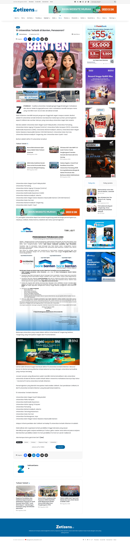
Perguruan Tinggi (43, 442)
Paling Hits (91, 183)
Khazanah (74, 18)
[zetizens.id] (25, 9)
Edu (60, 18)
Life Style (29, 18)
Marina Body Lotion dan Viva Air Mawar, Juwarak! (106, 190)
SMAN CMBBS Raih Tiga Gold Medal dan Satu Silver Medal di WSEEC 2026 (69, 499)
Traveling (37, 18)
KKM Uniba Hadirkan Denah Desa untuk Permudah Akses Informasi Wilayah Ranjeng (36, 165)
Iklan (51, 2)
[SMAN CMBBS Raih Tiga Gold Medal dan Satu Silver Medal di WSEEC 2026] (70, 491)
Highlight (46, 18)
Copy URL (60, 447)
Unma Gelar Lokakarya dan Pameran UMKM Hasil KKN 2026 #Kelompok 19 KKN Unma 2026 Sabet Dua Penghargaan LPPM (47, 501)
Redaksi (31, 2)
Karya (104, 18)
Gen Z (16, 18)
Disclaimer (45, 2)
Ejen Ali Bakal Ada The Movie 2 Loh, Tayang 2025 (105, 199)
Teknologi (111, 18)
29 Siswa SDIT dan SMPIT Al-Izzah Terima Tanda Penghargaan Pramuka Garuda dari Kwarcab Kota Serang (69, 152)
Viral (22, 18)
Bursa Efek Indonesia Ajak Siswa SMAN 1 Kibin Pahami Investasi (35, 150)
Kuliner (82, 18)
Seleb (53, 18)
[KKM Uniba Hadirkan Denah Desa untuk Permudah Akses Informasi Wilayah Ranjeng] (21, 165)
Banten (26, 442)
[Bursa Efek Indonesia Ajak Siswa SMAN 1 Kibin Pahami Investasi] (21, 149)
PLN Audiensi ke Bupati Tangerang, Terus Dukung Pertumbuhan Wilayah (105, 208)
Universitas (53, 442)
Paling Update (108, 183)
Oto (98, 18)
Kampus (33, 442)
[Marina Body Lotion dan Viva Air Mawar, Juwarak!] (91, 192)
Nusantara (90, 18)
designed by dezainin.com (34, 540)
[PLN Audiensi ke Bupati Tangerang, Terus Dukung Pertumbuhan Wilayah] (91, 208)
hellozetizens (23, 34)
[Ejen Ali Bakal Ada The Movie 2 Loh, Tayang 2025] (91, 200)
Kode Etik (38, 2)
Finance (66, 18)
